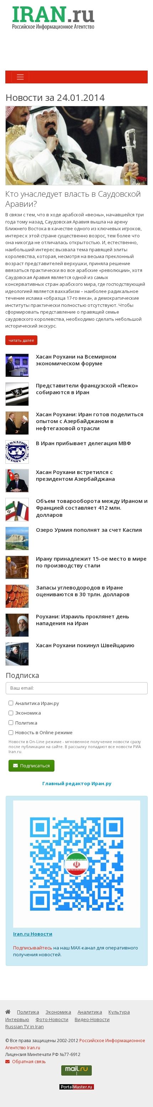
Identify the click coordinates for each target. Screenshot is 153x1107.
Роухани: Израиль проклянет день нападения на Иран (82, 620)
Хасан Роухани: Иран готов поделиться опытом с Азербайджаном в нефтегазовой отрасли (89, 421)
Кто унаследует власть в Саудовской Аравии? (73, 198)
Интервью (17, 1019)
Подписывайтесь (32, 947)
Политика (25, 723)
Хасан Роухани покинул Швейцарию (85, 645)
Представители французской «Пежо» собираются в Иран (87, 389)
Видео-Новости (92, 1019)
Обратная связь (28, 1062)
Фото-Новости (52, 1019)
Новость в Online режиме (43, 732)
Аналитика (90, 1012)
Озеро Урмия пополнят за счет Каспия (89, 529)
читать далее (21, 340)
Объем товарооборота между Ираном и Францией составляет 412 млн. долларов (92, 507)
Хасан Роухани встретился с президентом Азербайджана (75, 475)
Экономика (27, 713)
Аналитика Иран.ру (36, 703)
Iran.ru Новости (32, 934)
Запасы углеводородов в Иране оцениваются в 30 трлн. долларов (83, 591)
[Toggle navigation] (20, 77)
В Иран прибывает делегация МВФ (83, 443)
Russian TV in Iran (24, 1026)
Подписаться (34, 765)
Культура (119, 1012)
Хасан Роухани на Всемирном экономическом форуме (76, 360)
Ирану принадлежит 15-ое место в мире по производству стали (91, 562)
